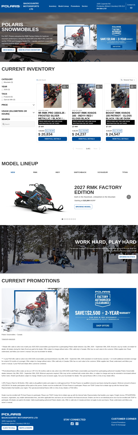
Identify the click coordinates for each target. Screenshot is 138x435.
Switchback (80, 172)
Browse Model (83, 207)
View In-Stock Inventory (29, 50)
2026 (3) (7, 89)
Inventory (52, 6)
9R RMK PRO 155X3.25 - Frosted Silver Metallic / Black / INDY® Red (52, 115)
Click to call (9, 428)
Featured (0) (8, 97)
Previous (79, 149)
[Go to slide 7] (73, 219)
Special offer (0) (9, 99)
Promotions (75, 6)
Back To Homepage (118, 425)
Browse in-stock (127, 257)
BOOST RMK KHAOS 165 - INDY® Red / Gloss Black (84, 115)
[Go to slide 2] (64, 219)
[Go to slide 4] (67, 219)
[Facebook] (72, 423)
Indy (58, 172)
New (13, 172)
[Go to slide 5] (69, 219)
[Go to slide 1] (62, 219)
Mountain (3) (8, 82)
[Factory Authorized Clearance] (96, 37)
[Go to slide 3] (66, 219)
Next (95, 149)
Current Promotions (118, 422)
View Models (8, 50)
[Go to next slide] (129, 197)
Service (85, 6)
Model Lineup (63, 6)
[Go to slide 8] (75, 219)
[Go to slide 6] (71, 219)
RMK (35, 172)
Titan (125, 172)
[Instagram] (77, 423)
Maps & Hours (25, 428)
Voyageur (102, 172)
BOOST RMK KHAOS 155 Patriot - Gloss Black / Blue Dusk (119, 115)
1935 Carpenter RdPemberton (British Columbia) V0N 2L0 (16, 422)
